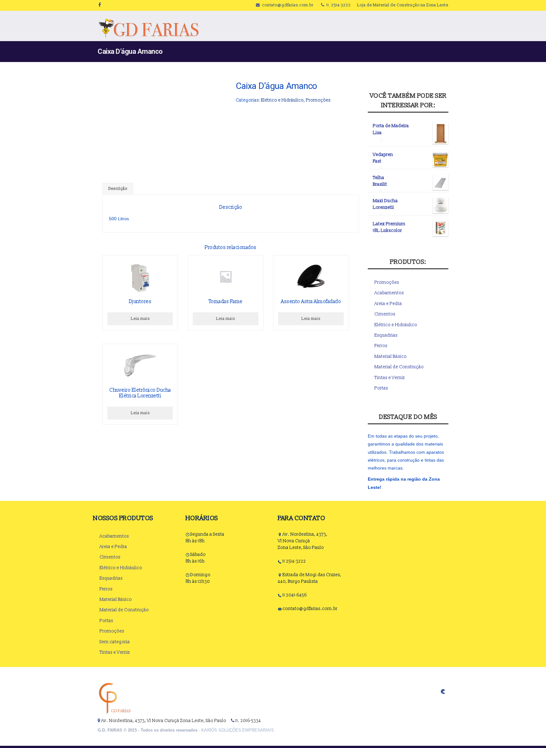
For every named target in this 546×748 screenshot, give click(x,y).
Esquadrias (385, 335)
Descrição (117, 188)
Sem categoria (115, 642)
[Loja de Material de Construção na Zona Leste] (148, 28)
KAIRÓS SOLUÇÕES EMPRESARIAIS (237, 730)
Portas (381, 388)
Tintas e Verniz (389, 377)
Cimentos (384, 314)
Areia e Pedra (388, 303)
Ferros (380, 345)
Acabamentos (389, 293)
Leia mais (140, 318)
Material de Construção (399, 367)
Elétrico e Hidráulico (282, 100)
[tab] (117, 189)
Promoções (318, 100)
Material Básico (390, 356)
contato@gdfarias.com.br (287, 5)
